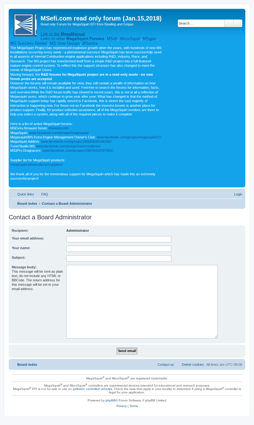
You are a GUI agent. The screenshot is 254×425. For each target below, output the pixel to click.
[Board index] (25, 23)
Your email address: (28, 238)
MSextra (90, 43)
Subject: (18, 257)
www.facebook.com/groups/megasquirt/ (59, 133)
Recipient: (20, 230)
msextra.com (58, 128)
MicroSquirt (130, 38)
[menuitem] (42, 194)
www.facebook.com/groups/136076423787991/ (77, 150)
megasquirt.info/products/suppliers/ (36, 164)
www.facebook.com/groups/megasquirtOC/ (129, 137)
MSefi (112, 38)
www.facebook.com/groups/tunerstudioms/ (68, 146)
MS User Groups (65, 43)
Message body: (24, 267)
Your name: (21, 248)
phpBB (111, 400)
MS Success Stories (28, 43)
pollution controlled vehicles (92, 389)
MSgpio (149, 38)
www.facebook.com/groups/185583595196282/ (76, 141)
